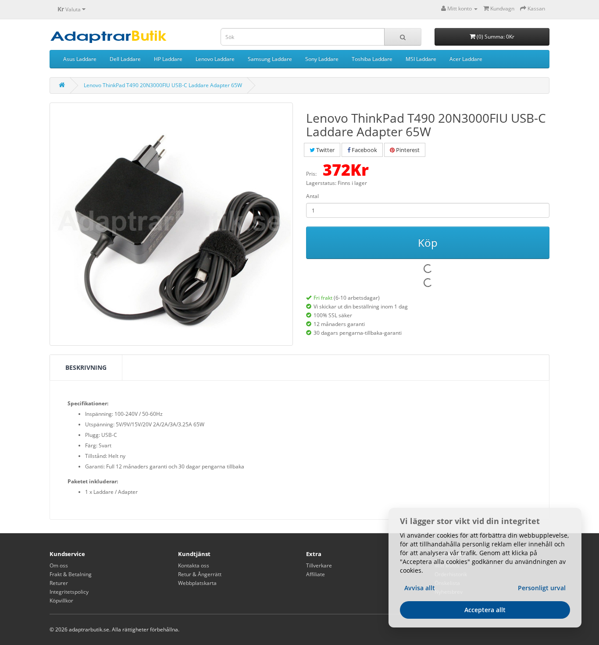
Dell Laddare (125, 59)
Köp (428, 242)
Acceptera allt (485, 610)
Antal (312, 196)
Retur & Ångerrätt (199, 574)
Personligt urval (542, 588)
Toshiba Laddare (372, 59)
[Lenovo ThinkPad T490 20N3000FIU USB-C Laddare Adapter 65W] (171, 224)
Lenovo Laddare (215, 59)
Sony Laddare (322, 59)
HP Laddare (168, 59)
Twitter (325, 150)
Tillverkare (319, 565)
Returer (59, 583)
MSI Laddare (421, 59)
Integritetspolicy (69, 591)
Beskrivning (86, 367)
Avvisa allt (419, 588)
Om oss (59, 565)
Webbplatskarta (197, 583)
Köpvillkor (61, 600)
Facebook (363, 150)
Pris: (311, 174)
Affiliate (315, 574)
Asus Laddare (79, 59)
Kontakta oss (193, 565)
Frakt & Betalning (71, 574)
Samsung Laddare (270, 59)
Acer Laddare (465, 59)
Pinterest (407, 150)
